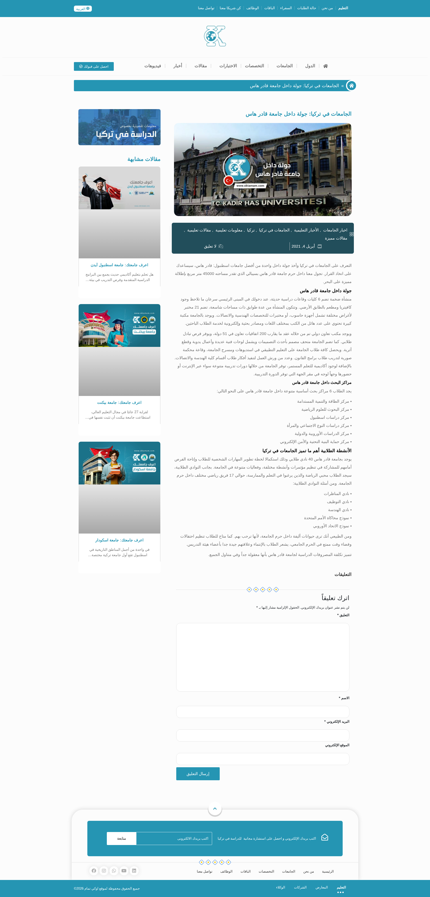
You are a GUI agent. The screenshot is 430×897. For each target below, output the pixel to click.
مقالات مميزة (336, 238)
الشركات (300, 887)
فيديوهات (152, 65)
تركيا (251, 230)
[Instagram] (103, 870)
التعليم (343, 8)
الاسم (344, 698)
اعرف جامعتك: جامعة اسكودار (119, 540)
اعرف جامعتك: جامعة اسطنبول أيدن (119, 265)
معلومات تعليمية (229, 230)
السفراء (286, 8)
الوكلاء (280, 887)
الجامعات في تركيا (274, 230)
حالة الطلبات (306, 8)
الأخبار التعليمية (306, 230)
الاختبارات (228, 65)
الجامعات (285, 65)
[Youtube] (124, 870)
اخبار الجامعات (335, 230)
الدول (310, 65)
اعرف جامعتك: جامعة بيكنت (119, 402)
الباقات (269, 8)
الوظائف (252, 8)
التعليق (343, 615)
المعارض (322, 887)
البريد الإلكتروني (336, 721)
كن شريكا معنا (230, 8)
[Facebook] (93, 870)
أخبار (178, 65)
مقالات (201, 65)
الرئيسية (328, 871)
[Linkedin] (134, 870)
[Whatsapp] (114, 870)
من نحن (327, 8)
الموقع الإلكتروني (337, 745)
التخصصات (254, 65)
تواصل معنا (206, 8)
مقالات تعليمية (199, 230)
